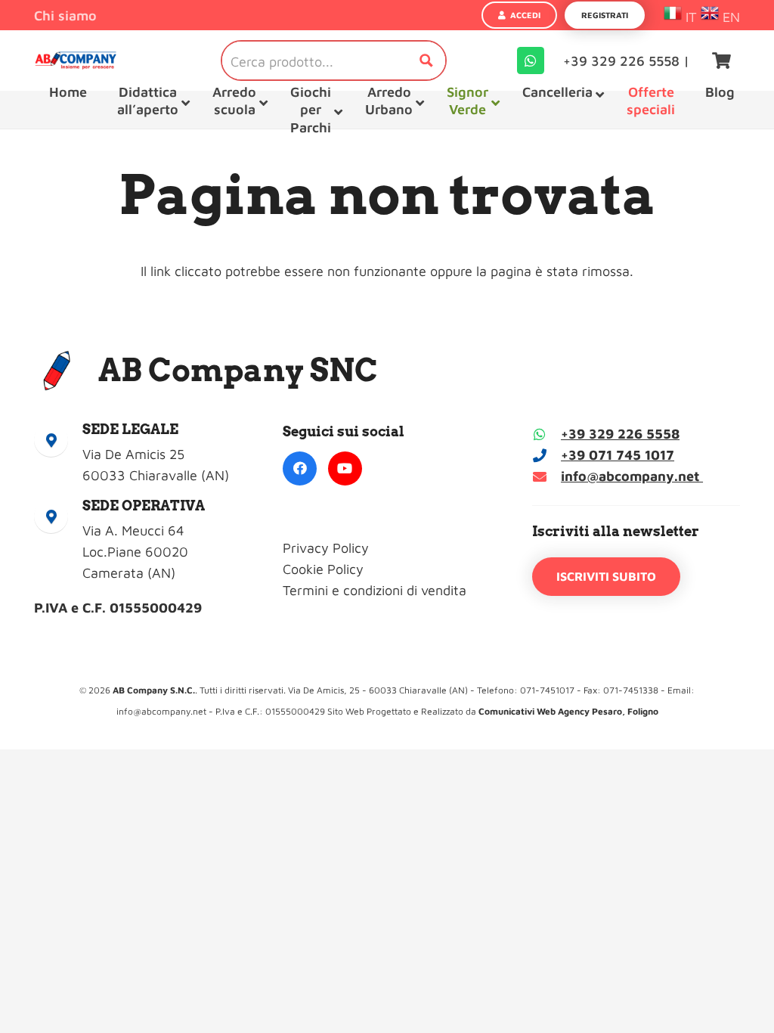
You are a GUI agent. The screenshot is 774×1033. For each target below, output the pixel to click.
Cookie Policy (323, 569)
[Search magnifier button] (426, 60)
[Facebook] (300, 468)
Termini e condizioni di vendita (374, 590)
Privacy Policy (326, 548)
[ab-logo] (75, 60)
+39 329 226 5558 (620, 434)
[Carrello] (722, 60)
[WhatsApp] (530, 60)
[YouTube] (345, 468)
